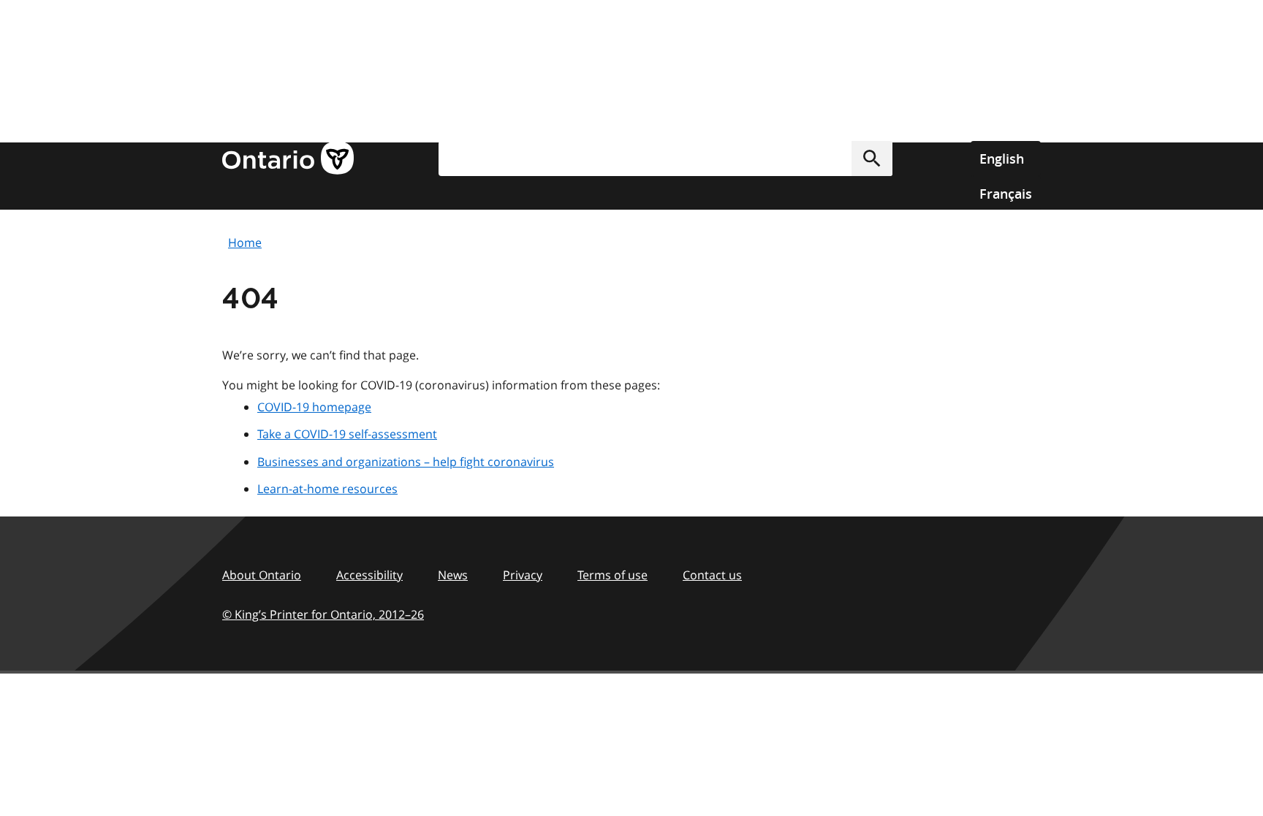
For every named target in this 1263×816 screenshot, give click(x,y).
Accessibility (369, 575)
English (1001, 158)
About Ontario (261, 575)
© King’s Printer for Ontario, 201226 (323, 614)
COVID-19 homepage (314, 407)
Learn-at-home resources (327, 489)
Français (1005, 193)
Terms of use (612, 575)
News (453, 575)
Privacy (522, 575)
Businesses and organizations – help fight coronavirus (405, 462)
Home (245, 242)
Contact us (712, 575)
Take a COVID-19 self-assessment (347, 434)
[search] (665, 158)
